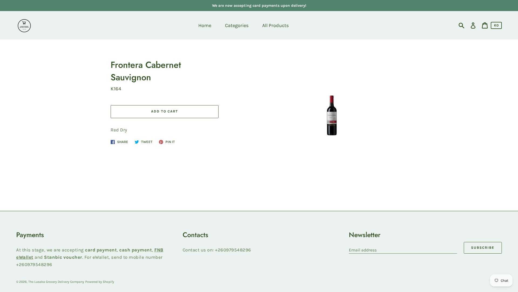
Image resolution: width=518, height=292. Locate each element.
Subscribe (483, 247)
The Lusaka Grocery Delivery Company (56, 282)
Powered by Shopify (99, 282)
